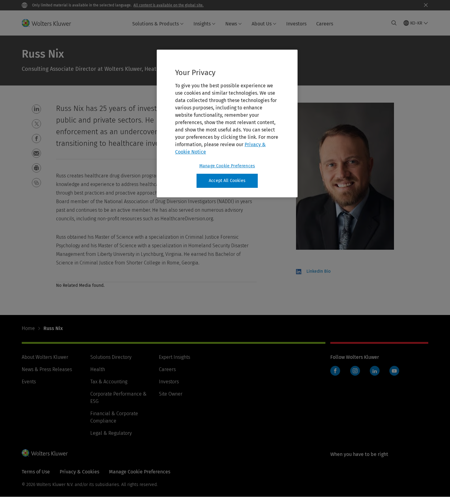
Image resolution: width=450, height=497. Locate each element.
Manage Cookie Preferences (227, 166)
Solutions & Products (155, 24)
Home (28, 328)
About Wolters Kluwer (45, 357)
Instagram (355, 371)
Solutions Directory (110, 357)
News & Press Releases (47, 369)
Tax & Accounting (108, 382)
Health (97, 369)
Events (29, 382)
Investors (296, 24)
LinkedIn (375, 371)
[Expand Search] (394, 23)
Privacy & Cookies (79, 472)
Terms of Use (36, 472)
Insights (202, 24)
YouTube (394, 371)
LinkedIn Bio (318, 271)
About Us (262, 24)
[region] (227, 123)
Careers (324, 24)
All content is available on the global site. (168, 5)
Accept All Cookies (227, 180)
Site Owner (170, 394)
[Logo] (50, 23)
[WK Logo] (45, 453)
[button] (36, 109)
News (231, 24)
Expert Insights (174, 357)
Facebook (335, 371)
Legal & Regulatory (111, 433)
